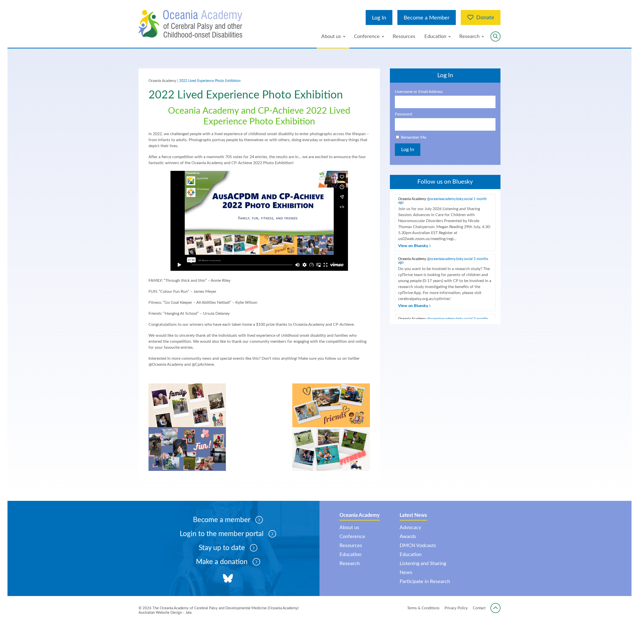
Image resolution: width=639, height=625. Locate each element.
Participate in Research (425, 581)
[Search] (495, 36)
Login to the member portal (222, 533)
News (406, 572)
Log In (379, 17)
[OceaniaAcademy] (190, 24)
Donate (485, 17)
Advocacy (410, 527)
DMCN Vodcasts (418, 545)
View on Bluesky (413, 246)
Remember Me (413, 137)
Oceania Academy (162, 81)
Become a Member (427, 17)
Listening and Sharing (423, 563)
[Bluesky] (228, 579)
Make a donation (222, 561)
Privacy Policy (456, 608)
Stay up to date (222, 547)
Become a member (221, 519)
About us (331, 36)
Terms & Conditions (423, 608)
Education (435, 36)
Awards (408, 536)
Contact (479, 608)
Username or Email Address (419, 92)
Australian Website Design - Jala (165, 613)
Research (469, 36)
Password (403, 114)
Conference (367, 36)
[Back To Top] (495, 608)
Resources (404, 36)
